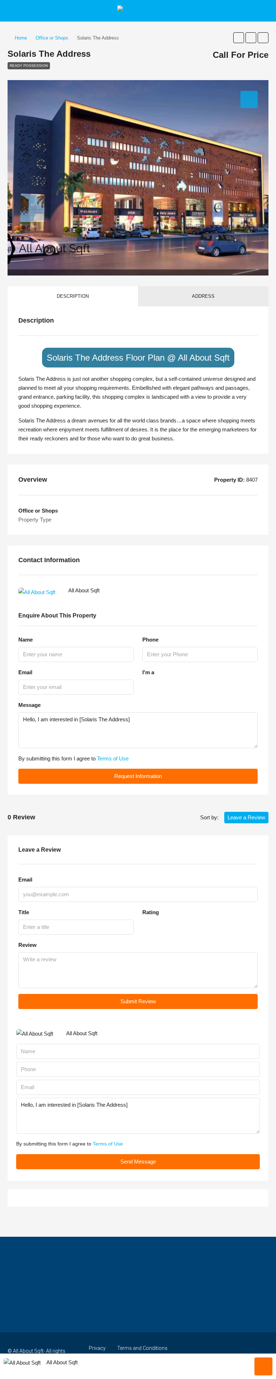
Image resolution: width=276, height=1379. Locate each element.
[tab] (249, 99)
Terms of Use (113, 758)
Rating (150, 912)
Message (29, 705)
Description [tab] (73, 296)
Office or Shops (52, 38)
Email (25, 672)
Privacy (97, 1348)
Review (27, 945)
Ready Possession (29, 66)
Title (23, 912)
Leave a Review (246, 817)
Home (21, 38)
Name (25, 640)
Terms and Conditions (142, 1348)
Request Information (138, 776)
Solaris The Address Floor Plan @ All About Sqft (138, 357)
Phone (150, 640)
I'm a (148, 672)
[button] (238, 37)
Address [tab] (203, 296)
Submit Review (138, 1001)
